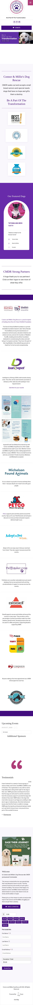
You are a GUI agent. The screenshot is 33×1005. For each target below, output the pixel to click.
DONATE (17, 27)
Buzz (21, 994)
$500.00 (5, 925)
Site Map (16, 999)
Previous (25, 40)
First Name (5, 933)
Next (29, 40)
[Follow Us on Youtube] (19, 22)
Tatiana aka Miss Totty (15, 224)
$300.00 (18, 922)
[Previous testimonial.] (29, 781)
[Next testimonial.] (30, 781)
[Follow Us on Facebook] (14, 22)
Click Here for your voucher (16, 387)
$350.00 (25, 922)
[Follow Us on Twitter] (17, 22)
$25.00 (16, 918)
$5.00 (4, 918)
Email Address (6, 949)
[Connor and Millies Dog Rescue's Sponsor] (16, 851)
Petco (4, 513)
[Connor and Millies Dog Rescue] (16, 7)
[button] (29, 782)
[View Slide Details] (16, 38)
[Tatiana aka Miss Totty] (16, 210)
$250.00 (12, 922)
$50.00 (22, 918)
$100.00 (5, 922)
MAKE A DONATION (12, 906)
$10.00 (10, 918)
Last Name (5, 941)
